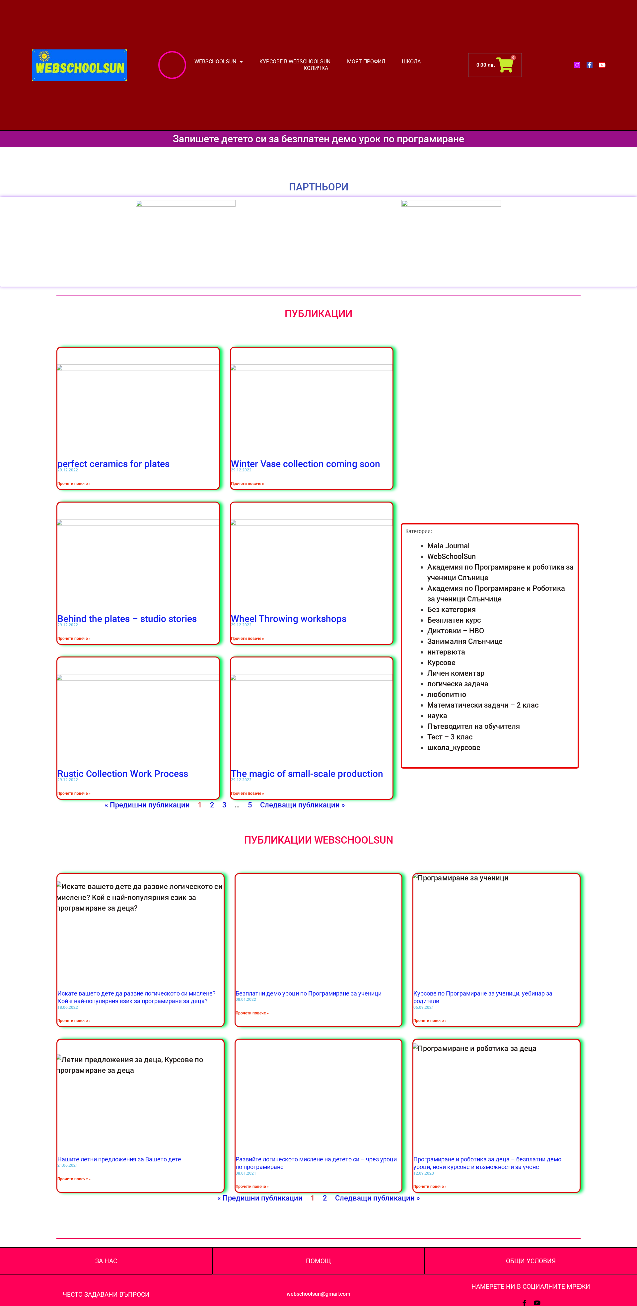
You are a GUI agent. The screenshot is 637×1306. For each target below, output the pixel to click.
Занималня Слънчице (465, 641)
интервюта (446, 652)
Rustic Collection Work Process (122, 773)
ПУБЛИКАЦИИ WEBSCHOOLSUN (318, 840)
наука (437, 716)
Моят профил (366, 61)
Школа (411, 61)
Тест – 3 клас (449, 737)
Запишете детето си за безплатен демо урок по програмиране (318, 139)
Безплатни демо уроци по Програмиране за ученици (309, 993)
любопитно (446, 694)
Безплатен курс (454, 620)
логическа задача (457, 684)
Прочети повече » (74, 483)
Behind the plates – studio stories (127, 618)
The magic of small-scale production (307, 773)
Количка (316, 68)
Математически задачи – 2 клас (482, 705)
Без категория (451, 609)
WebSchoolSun (451, 556)
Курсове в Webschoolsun (294, 61)
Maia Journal (448, 546)
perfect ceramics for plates (113, 463)
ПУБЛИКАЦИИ (318, 313)
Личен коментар (455, 673)
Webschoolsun (215, 61)
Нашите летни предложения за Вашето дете (119, 1159)
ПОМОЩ (318, 1261)
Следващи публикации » (302, 805)
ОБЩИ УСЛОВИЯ (531, 1261)
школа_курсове (453, 747)
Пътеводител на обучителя (473, 726)
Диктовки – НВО (455, 631)
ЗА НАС (106, 1261)
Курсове (441, 662)
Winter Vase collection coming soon (305, 463)
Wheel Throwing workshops (288, 618)
